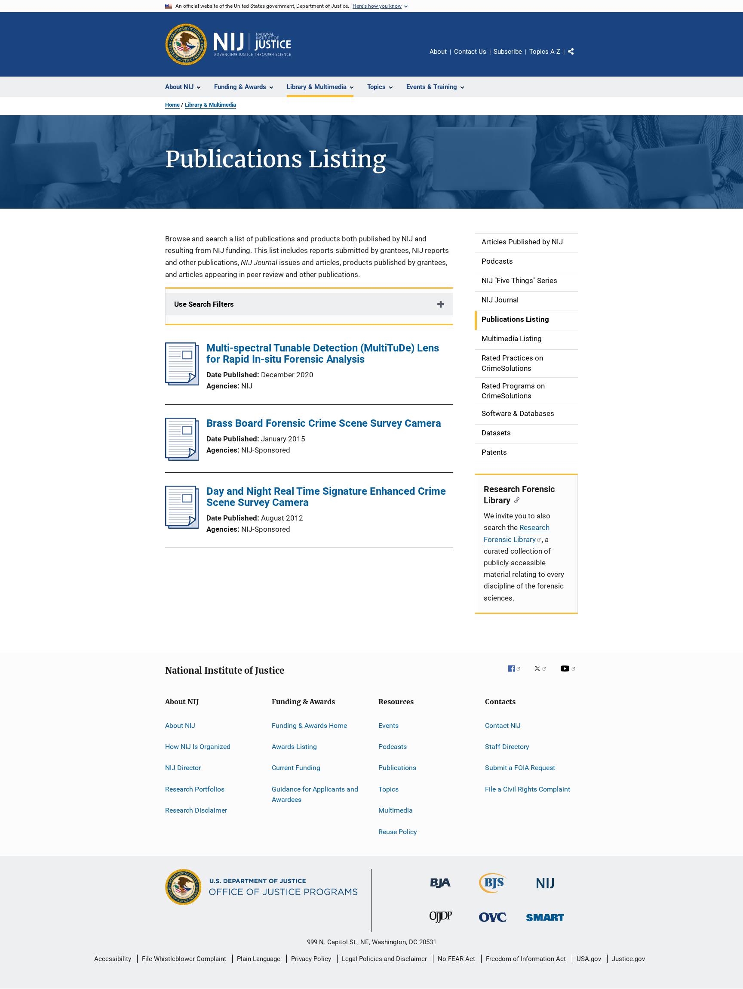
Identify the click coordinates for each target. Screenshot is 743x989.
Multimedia (395, 810)
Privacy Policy (311, 959)
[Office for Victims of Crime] (493, 923)
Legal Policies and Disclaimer (384, 959)
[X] (543, 674)
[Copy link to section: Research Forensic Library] (514, 499)
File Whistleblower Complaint (184, 959)
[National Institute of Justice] (545, 890)
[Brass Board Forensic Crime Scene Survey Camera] (182, 458)
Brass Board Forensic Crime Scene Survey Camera (323, 423)
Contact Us (470, 51)
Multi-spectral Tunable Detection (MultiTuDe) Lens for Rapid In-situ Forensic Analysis (322, 353)
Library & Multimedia (210, 105)
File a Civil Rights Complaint (527, 789)
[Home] (252, 44)
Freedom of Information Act (526, 959)
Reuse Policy (397, 831)
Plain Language (258, 959)
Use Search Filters (204, 304)
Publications (397, 768)
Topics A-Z (544, 51)
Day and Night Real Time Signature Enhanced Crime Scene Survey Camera (326, 496)
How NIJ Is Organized (197, 747)
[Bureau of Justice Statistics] (493, 894)
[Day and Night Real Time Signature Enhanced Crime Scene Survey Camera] (182, 526)
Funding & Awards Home (309, 725)
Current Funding (296, 768)
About (438, 51)
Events (388, 725)
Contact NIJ (503, 725)
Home (172, 105)
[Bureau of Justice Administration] (440, 889)
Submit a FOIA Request (520, 768)
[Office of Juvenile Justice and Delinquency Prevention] (441, 924)
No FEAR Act (456, 959)
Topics (388, 789)
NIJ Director (183, 768)
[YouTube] (569, 674)
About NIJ (180, 725)
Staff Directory (507, 747)
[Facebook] (517, 674)
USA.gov (589, 959)
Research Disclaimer (196, 810)
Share (578, 57)
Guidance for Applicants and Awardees (315, 794)
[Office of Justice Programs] (186, 44)
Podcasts (392, 747)
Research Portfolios (194, 789)
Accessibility (112, 959)
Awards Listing (294, 747)
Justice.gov (628, 959)
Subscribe (508, 51)
